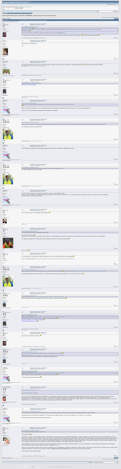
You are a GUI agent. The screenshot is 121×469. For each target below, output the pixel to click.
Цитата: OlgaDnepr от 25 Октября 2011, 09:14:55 (30, 122)
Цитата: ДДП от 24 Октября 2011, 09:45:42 (29, 27)
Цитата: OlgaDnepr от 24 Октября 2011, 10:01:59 (30, 26)
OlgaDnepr (5, 100)
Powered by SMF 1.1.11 (53, 466)
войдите (20, 6)
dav (3, 79)
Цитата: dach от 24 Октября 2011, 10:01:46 (29, 103)
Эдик (4, 23)
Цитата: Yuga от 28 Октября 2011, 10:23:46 (29, 269)
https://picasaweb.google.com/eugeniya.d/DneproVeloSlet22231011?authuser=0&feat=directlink (55, 258)
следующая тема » (114, 17)
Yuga (4, 253)
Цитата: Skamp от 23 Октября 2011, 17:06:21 (29, 231)
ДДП (4, 119)
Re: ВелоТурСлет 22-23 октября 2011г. (38, 23)
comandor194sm (6, 386)
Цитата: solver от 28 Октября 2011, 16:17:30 (29, 314)
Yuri (3, 228)
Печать (116, 18)
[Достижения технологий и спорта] (3, 98)
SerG (4, 427)
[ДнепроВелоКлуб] (3, 143)
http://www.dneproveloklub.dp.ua (36, 141)
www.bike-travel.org (25, 307)
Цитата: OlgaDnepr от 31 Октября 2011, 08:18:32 (30, 430)
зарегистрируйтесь (28, 6)
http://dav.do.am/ (24, 97)
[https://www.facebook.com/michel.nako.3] (3, 405)
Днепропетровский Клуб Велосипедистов (10, 15)
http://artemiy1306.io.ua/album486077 (38, 65)
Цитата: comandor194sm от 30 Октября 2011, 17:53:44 (31, 411)
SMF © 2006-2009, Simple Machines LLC (64, 466)
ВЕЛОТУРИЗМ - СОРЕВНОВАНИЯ (25, 15)
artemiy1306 (5, 61)
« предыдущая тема (105, 17)
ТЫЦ (23, 45)
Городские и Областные (37, 15)
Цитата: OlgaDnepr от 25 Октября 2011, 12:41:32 (30, 167)
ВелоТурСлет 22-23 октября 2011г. (49, 15)
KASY (4, 40)
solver (4, 292)
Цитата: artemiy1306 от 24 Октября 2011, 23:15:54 (30, 82)
